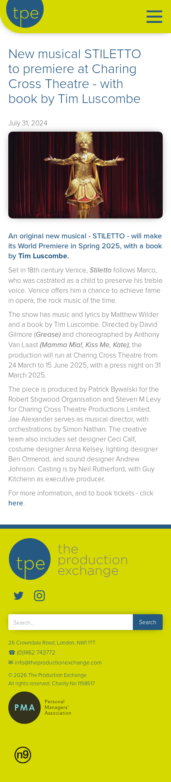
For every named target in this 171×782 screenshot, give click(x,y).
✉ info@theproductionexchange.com (55, 662)
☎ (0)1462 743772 (31, 652)
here (15, 503)
